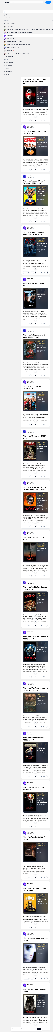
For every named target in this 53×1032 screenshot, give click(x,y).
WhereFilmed (30, 126)
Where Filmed (29, 127)
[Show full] (35, 116)
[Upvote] (24, 120)
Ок (39, 1028)
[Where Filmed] (25, 128)
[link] (32, 120)
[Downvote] (28, 120)
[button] (7, 2)
